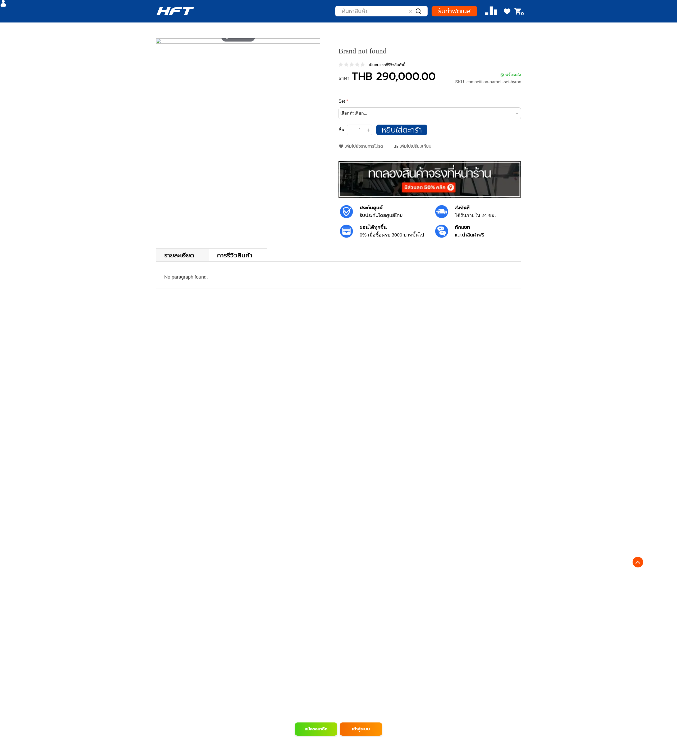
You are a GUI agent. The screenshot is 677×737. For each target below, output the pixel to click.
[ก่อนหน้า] (160, 41)
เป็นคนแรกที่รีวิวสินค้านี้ (387, 65)
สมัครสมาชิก (316, 729)
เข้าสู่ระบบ (361, 729)
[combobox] (381, 11)
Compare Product (491, 11)
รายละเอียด (179, 255)
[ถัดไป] (316, 41)
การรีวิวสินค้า (234, 255)
